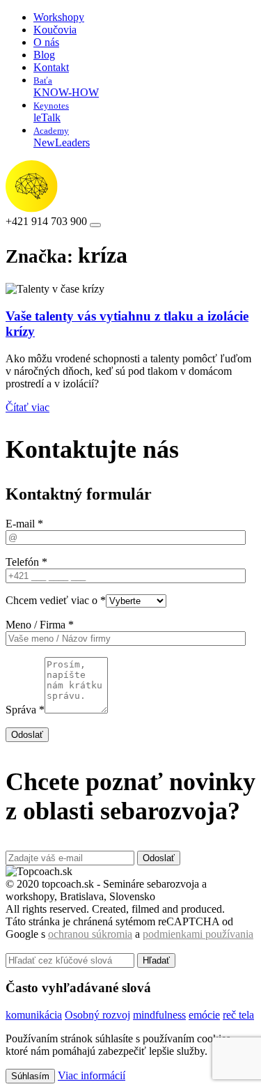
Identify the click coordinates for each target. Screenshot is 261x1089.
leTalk (51, 111)
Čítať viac (27, 407)
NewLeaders (61, 136)
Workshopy (58, 17)
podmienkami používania (198, 934)
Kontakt (51, 67)
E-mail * (24, 524)
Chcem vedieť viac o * (56, 600)
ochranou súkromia (90, 934)
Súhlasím (30, 1076)
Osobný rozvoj (97, 1015)
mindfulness (159, 1015)
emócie (204, 1015)
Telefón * (26, 562)
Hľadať (156, 960)
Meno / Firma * (40, 625)
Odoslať (27, 734)
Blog (44, 55)
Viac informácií (91, 1075)
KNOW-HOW (66, 86)
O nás (46, 42)
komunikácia (34, 1015)
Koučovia (55, 30)
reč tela (238, 1015)
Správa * (25, 710)
